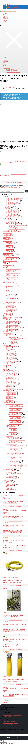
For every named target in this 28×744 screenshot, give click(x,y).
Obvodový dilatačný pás (11, 382)
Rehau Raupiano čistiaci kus (12, 321)
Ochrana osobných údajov (9, 721)
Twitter (6, 187)
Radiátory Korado (7, 303)
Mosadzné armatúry (7, 233)
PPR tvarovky (9, 436)
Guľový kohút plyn (10, 270)
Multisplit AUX (12, 221)
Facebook (2, 187)
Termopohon (12, 342)
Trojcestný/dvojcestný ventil (9, 370)
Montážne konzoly (13, 227)
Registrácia (5, 17)
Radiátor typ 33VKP (11, 309)
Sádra (7, 290)
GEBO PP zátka (13, 430)
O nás (4, 15)
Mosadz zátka (9, 250)
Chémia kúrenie (6, 259)
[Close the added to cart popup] (13, 743)
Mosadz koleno (9, 246)
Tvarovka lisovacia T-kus (15, 413)
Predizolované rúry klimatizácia (16, 229)
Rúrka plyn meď (10, 271)
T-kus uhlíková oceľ (14, 441)
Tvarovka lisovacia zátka (15, 409)
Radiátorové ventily (10, 310)
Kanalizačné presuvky (11, 359)
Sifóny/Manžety (10, 362)
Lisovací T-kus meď (13, 449)
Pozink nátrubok (10, 489)
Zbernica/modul (12, 337)
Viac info (5, 509)
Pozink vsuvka (9, 482)
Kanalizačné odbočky (11, 353)
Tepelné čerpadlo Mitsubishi (12, 213)
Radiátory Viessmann (8, 390)
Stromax (5, 369)
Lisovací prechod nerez (14, 466)
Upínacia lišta (9, 377)
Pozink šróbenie (10, 485)
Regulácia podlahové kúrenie (13, 335)
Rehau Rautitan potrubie (11, 477)
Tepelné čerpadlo (7, 207)
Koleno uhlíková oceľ (14, 438)
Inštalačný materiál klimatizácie (13, 223)
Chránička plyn (9, 274)
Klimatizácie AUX (10, 219)
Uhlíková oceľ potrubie (11, 470)
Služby (4, 21)
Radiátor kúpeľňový (11, 392)
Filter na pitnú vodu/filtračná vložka (11, 231)
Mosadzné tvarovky (7, 241)
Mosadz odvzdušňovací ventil (10, 254)
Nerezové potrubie (10, 478)
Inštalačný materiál (7, 282)
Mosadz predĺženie (10, 242)
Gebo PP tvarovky (10, 426)
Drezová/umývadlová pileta (12, 361)
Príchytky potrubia (10, 293)
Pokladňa (10, 743)
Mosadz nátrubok (10, 249)
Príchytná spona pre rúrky (12, 373)
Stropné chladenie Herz (11, 257)
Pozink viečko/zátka (10, 484)
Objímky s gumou (10, 299)
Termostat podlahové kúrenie (16, 338)
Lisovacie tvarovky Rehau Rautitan (14, 453)
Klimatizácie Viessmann (11, 222)
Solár (4, 366)
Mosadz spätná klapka (8, 238)
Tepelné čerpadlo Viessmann (12, 210)
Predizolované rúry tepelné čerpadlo (17, 225)
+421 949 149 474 (7, 715)
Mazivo (8, 350)
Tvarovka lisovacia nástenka (15, 408)
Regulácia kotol (9, 334)
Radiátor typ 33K (10, 307)
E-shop (4, 16)
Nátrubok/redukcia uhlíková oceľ (17, 440)
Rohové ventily (6, 262)
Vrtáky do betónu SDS (11, 297)
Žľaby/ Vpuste (9, 349)
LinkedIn (11, 187)
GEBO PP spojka (13, 428)
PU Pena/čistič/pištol (11, 295)
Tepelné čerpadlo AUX (11, 209)
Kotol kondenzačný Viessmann (13, 198)
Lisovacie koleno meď (14, 448)
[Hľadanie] (26, 191)
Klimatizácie (6, 218)
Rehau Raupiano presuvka (12, 325)
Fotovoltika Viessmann (8, 313)
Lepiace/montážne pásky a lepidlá (14, 283)
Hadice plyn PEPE (9, 186)
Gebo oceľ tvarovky (11, 434)
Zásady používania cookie (9, 724)
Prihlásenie (5, 19)
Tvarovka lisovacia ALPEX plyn (14, 269)
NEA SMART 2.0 (13, 339)
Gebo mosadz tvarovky (11, 425)
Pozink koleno (9, 481)
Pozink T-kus (9, 488)
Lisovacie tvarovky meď (11, 444)
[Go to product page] (15, 496)
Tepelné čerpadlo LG (11, 214)
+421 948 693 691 (17, 715)
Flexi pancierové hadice (8, 266)
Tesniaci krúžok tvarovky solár (16, 452)
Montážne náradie (7, 235)
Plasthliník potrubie (10, 476)
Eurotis (4, 263)
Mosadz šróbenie (10, 243)
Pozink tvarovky (7, 480)
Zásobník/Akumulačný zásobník (10, 343)
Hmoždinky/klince (10, 289)
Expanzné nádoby (7, 265)
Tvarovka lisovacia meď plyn (13, 273)
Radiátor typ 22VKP (11, 306)
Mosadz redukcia (10, 247)
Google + (15, 187)
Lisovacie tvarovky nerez (12, 462)
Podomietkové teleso (8, 365)
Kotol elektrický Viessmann (12, 203)
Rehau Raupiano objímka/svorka (13, 327)
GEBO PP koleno (13, 429)
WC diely (8, 364)
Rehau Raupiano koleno (11, 323)
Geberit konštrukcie (7, 281)
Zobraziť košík (4, 743)
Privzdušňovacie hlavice (11, 346)
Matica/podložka (10, 291)
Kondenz (11, 226)
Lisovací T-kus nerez (14, 468)
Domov (5, 13)
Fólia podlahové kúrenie (11, 380)
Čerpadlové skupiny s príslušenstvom (12, 317)
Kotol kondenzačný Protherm (13, 201)
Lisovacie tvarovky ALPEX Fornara (14, 404)
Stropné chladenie (7, 255)
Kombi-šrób (9, 286)
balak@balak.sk (8, 716)
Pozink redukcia (10, 486)
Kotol (4, 197)
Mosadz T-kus (9, 251)
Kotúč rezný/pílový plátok (12, 287)
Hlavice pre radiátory (11, 393)
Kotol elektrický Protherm (12, 202)
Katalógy (5, 20)
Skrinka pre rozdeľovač (11, 376)
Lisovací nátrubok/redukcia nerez (17, 465)
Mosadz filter (6, 239)
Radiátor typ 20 (9, 396)
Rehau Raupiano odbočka (12, 319)
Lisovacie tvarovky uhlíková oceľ (14, 437)
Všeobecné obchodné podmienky (11, 723)
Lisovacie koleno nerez (14, 464)
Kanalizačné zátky (10, 357)
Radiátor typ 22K (10, 305)
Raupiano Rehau (7, 318)
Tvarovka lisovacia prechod (15, 412)
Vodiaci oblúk (9, 381)
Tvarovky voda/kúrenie (8, 402)
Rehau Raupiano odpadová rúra (13, 330)
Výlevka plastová (10, 351)
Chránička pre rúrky (10, 385)
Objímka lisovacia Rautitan (15, 457)
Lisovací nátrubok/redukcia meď (16, 445)
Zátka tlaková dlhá (7, 315)
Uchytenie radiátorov (11, 394)
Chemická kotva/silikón (11, 285)
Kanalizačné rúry (10, 355)
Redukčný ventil (10, 234)
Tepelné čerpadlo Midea (11, 215)
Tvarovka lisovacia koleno (15, 405)
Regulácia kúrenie (7, 333)
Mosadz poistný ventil (8, 253)
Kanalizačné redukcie (11, 358)
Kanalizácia (6, 345)
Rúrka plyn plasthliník (11, 275)
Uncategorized (15, 577)
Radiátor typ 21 (9, 397)
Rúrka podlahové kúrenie (12, 384)
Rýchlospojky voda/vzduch (12, 302)
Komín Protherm (10, 206)
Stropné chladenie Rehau (12, 258)
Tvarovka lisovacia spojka (15, 410)
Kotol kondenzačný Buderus (12, 199)
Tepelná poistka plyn (11, 279)
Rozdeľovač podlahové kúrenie (13, 389)
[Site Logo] (8, 11)
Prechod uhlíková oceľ (14, 442)
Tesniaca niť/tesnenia (11, 298)
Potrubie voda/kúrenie (8, 469)
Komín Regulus (9, 205)
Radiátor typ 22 (9, 398)
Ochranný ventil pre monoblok (13, 217)
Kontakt (5, 23)
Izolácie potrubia (7, 314)
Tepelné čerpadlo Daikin (12, 211)
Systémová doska (10, 388)
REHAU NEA (12, 341)
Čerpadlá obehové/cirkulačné (10, 261)
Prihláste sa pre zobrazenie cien (14, 182)
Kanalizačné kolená (10, 354)
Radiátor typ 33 (9, 400)
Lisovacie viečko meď (14, 446)
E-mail (19, 187)
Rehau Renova (9, 386)
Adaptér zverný (9, 378)
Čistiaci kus (8, 347)
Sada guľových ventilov (11, 374)
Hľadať (2, 189)
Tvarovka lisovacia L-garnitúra (16, 406)
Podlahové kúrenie (7, 372)
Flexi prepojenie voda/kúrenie (13, 473)
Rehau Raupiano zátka (11, 329)
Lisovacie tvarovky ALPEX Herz (14, 414)
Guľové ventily (6, 237)
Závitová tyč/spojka (10, 301)
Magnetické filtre (7, 311)
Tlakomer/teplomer (10, 294)
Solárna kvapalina (10, 368)
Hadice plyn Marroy (11, 277)
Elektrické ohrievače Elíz (9, 230)
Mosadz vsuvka (9, 245)
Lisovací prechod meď (14, 450)
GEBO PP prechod (13, 433)
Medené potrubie (10, 472)
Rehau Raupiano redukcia (12, 326)
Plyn (4, 267)
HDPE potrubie (9, 474)
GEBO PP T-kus (13, 432)
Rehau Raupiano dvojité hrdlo (13, 322)
